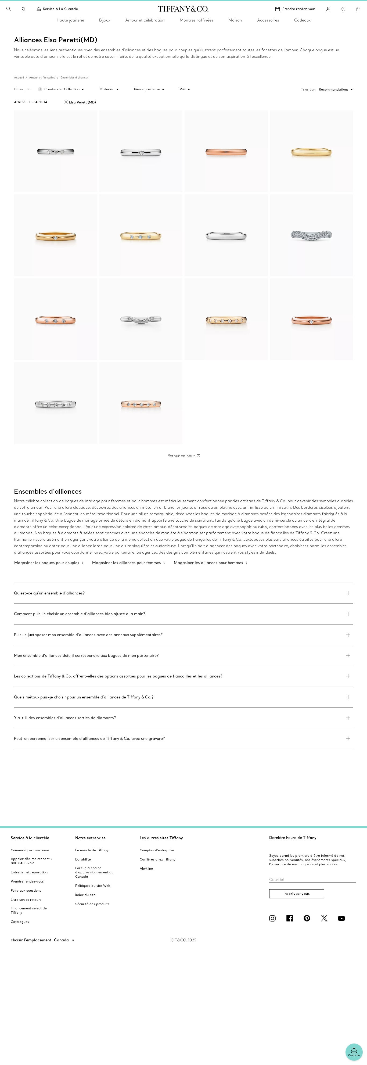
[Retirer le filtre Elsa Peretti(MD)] (66, 102)
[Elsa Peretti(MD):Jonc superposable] (55, 151)
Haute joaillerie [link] (70, 20)
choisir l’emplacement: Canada (40, 940)
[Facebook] (290, 918)
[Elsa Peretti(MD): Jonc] (141, 151)
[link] (23, 9)
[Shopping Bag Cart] (358, 9)
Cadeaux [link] (302, 20)
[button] (8, 9)
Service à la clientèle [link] (60, 9)
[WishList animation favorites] (343, 9)
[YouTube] (342, 918)
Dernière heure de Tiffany (292, 837)
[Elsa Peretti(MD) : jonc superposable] (226, 319)
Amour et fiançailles (42, 77)
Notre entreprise (90, 837)
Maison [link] (235, 20)
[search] (8, 9)
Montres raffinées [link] (196, 20)
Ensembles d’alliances (74, 77)
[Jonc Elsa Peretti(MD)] (55, 235)
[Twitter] (325, 918)
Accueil (19, 77)
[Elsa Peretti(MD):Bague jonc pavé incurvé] (311, 235)
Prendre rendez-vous (298, 9)
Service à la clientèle (30, 837)
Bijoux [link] (104, 20)
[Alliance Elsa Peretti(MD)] (141, 319)
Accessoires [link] (268, 20)
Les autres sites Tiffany (161, 837)
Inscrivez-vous (296, 893)
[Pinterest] (308, 918)
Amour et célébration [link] (145, 20)
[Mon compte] (328, 9)
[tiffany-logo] (183, 8)
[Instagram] (273, 918)
